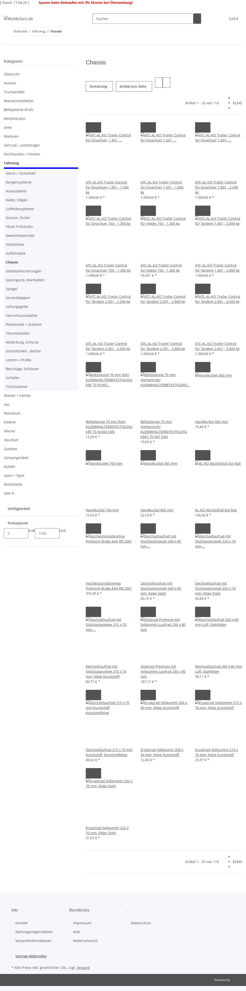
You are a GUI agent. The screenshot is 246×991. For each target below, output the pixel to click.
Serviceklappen (18, 297)
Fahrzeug (11, 163)
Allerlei (9, 431)
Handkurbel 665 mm (211, 421)
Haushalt (11, 440)
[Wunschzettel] (220, 18)
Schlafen (13, 377)
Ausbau (10, 83)
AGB (76, 932)
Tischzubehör (17, 386)
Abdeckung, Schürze (22, 342)
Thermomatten (18, 333)
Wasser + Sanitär (17, 395)
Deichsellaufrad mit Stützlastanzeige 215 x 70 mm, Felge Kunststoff (106, 671)
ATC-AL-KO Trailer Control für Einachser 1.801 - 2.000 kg (216, 187)
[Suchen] (197, 18)
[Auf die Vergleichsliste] (89, 127)
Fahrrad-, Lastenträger (22, 145)
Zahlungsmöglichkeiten (34, 932)
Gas (7, 404)
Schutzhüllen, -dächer (23, 351)
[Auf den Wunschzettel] (97, 127)
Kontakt (21, 923)
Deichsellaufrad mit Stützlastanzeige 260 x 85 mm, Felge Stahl (161, 588)
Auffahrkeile (15, 253)
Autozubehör (16, 191)
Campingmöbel (16, 457)
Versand (83, 967)
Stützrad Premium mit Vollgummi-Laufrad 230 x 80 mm (163, 671)
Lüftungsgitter (17, 306)
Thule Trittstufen (19, 226)
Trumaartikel (14, 92)
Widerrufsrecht (85, 940)
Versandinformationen (33, 940)
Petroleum (12, 413)
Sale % (9, 493)
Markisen (11, 136)
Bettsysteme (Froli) (18, 109)
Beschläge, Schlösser (22, 369)
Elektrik (10, 422)
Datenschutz (141, 923)
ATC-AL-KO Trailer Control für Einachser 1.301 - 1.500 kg (107, 187)
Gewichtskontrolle (20, 235)
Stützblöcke (15, 244)
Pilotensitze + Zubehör (24, 324)
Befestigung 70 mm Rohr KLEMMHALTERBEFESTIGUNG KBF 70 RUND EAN (109, 426)
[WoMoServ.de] (18, 18)
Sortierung (98, 86)
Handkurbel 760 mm (102, 510)
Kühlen (9, 466)
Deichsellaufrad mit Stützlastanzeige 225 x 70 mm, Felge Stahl (215, 588)
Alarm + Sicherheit (21, 173)
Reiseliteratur (15, 118)
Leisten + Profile (18, 360)
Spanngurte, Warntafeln (25, 280)
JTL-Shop (236, 980)
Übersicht (11, 74)
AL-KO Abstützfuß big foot (216, 510)
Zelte (8, 127)
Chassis (12, 262)
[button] (212, 18)
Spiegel (12, 289)
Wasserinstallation (19, 100)
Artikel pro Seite (133, 86)
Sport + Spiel (14, 475)
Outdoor (10, 449)
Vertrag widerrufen (31, 956)
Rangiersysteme (18, 182)
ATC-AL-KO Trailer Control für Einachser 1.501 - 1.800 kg (162, 187)
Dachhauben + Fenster (22, 154)
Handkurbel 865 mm (157, 510)
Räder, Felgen (17, 200)
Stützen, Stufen (18, 217)
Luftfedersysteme (20, 209)
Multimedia (13, 484)
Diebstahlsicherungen (23, 271)
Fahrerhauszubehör (22, 315)
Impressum (82, 923)
